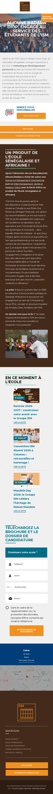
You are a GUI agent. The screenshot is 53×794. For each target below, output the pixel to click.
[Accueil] (26, 7)
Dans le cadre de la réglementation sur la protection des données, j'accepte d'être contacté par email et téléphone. (27, 614)
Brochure (27, 129)
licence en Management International (24, 180)
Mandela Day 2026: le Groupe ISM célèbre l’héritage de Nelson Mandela (24, 498)
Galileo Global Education (21, 788)
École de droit (11, 739)
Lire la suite (20, 422)
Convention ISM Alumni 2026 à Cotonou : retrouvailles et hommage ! (24, 454)
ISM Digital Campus (13, 753)
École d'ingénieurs (13, 742)
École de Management (15, 746)
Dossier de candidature (27, 136)
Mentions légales (38, 788)
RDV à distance (31, 116)
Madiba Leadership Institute (18, 749)
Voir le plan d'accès (26, 660)
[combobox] (9, 587)
